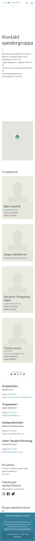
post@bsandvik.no (10, 210)
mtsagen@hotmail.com (12, 304)
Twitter (13, 493)
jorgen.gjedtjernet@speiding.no (15, 258)
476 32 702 (12, 431)
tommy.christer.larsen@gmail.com (19, 397)
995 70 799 (12, 413)
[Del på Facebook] (11, 374)
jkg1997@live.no (13, 415)
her (16, 471)
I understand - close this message (17, 535)
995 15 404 (12, 449)
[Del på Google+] (18, 374)
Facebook (8, 493)
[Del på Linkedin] (21, 374)
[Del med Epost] (24, 374)
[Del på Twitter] (15, 374)
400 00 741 (12, 394)
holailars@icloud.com (15, 452)
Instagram (4, 493)
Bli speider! (6, 474)
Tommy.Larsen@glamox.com (14, 354)
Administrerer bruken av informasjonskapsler (17, 529)
